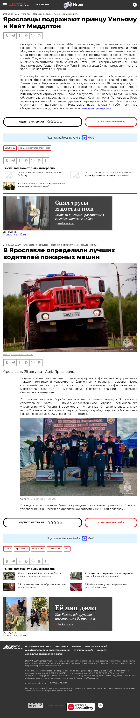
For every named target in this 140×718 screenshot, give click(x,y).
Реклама (76, 646)
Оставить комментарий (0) (111, 122)
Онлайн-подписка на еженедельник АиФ (47, 650)
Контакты (102, 650)
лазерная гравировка (95, 108)
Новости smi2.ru (14, 234)
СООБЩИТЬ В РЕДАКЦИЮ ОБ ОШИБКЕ (43, 654)
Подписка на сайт (83, 650)
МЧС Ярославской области (18, 354)
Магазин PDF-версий (96, 646)
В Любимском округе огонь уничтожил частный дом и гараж (106, 585)
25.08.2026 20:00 (12, 244)
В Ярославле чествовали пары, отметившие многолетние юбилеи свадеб (41, 185)
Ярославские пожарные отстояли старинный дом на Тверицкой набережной (109, 574)
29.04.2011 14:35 (11, 14)
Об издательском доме (38, 646)
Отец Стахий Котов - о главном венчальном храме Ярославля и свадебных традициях (108, 174)
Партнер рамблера (55, 705)
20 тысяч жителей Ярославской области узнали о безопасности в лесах (39, 574)
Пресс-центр (61, 646)
